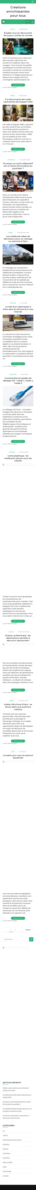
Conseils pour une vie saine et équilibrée (18, 756)
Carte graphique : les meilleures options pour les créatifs (18, 458)
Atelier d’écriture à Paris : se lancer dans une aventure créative (18, 707)
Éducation (6, 1144)
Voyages (12, 29)
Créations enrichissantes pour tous (18, 11)
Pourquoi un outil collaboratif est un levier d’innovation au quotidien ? (18, 166)
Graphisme (13, 303)
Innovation (6, 1158)
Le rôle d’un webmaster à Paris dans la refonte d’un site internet (18, 309)
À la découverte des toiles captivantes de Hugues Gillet (18, 100)
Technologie (11, 160)
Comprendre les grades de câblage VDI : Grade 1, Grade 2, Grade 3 (18, 380)
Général (12, 95)
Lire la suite (18, 85)
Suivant (28, 930)
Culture (5, 1135)
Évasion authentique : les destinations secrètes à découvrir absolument (18, 638)
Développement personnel (12, 1140)
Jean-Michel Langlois (10, 87)
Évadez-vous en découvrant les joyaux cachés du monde (18, 34)
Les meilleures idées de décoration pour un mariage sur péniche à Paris (18, 239)
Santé (13, 751)
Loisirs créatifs (7, 1162)
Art (4, 1131)
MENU (28, 22)
